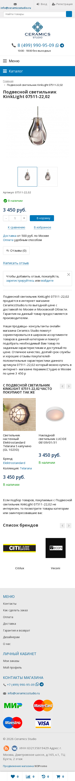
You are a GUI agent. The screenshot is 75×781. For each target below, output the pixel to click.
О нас (7, 644)
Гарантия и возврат (16, 630)
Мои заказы (11, 661)
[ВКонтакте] (14, 748)
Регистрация (64, 4)
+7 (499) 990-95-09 (21, 685)
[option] (27, 177)
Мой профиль (12, 667)
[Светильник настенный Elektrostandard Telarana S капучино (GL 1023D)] (19, 414)
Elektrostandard (14, 463)
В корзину (43, 218)
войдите (47, 280)
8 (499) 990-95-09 (36, 45)
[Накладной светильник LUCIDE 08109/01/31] (55, 414)
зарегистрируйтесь (20, 280)
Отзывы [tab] (18, 250)
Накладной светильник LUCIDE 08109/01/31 (53, 438)
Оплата (8, 240)
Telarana (26, 468)
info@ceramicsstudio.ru (16, 8)
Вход (44, 4)
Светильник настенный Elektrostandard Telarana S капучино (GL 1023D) (17, 442)
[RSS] (6, 748)
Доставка (9, 236)
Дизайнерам (11, 637)
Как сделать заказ (15, 610)
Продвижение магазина (18, 766)
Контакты (9, 603)
